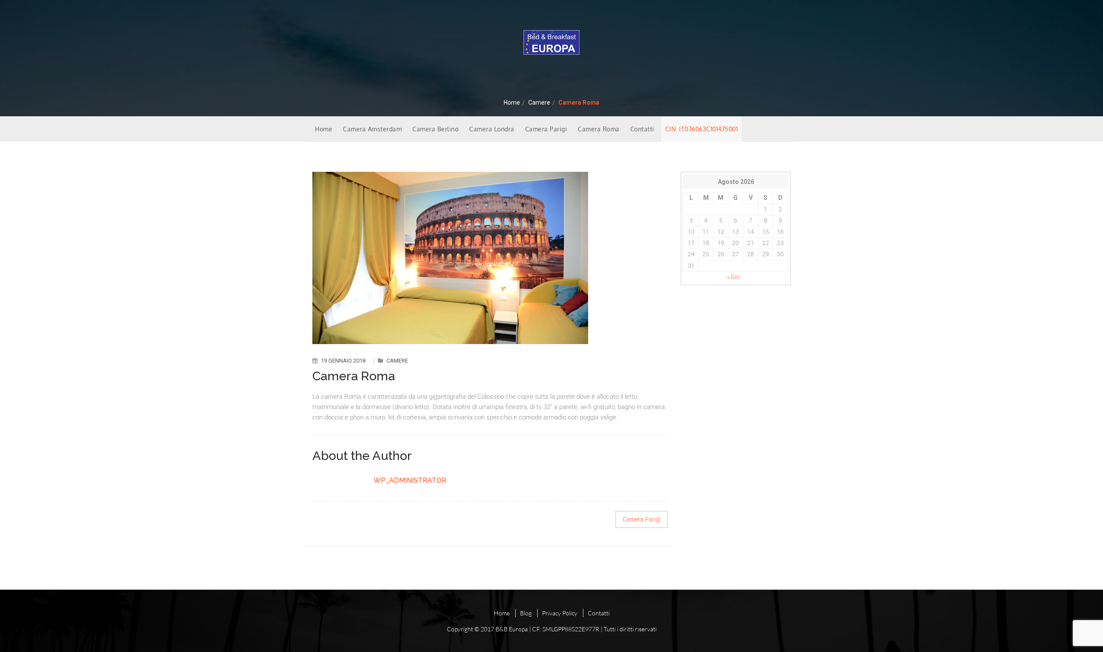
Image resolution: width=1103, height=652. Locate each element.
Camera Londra (491, 129)
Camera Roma (599, 129)
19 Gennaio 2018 (343, 360)
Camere (539, 102)
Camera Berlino (435, 129)
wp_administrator (410, 480)
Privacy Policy (559, 613)
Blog (526, 613)
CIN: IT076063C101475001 (701, 129)
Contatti (642, 129)
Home (512, 102)
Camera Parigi (546, 129)
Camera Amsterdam (372, 129)
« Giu (733, 276)
